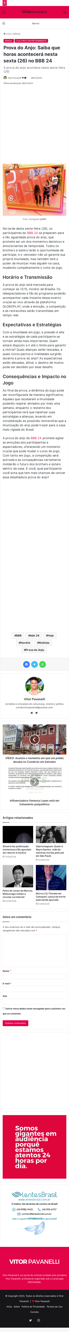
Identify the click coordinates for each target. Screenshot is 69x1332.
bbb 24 (34, 635)
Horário (25, 642)
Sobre (17, 1306)
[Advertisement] (34, 123)
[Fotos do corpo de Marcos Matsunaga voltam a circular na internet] (18, 876)
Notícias (44, 642)
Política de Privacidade (33, 1306)
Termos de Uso (54, 1306)
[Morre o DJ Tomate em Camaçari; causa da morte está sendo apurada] (51, 877)
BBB (19, 635)
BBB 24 (32, 233)
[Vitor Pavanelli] (34, 12)
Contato (34, 1312)
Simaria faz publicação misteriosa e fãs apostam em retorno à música (17, 849)
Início (9, 33)
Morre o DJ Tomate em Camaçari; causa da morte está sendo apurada (50, 896)
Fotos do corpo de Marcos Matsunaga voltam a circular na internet (17, 893)
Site (5, 996)
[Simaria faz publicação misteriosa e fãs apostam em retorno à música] (18, 834)
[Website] (32, 713)
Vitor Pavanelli (14, 78)
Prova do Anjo (35, 650)
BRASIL (17, 33)
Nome (7, 971)
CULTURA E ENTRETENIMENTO (31, 40)
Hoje (51, 635)
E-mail (7, 983)
